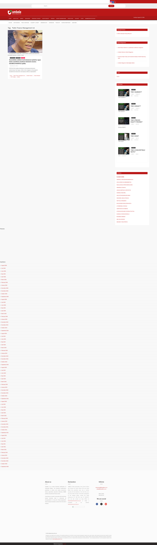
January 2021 (4, 455)
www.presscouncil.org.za (73, 504)
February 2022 (4, 418)
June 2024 (3, 339)
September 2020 (5, 466)
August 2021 (4, 435)
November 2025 (4, 290)
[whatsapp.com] (115, 2)
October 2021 (4, 429)
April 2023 (3, 378)
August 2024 (4, 333)
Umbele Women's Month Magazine (125, 52)
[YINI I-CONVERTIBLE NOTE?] (123, 150)
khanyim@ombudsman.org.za (74, 500)
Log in (118, 76)
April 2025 (3, 310)
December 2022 (4, 390)
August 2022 (4, 401)
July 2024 (3, 336)
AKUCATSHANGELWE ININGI (123, 195)
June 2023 (3, 373)
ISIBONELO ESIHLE (121, 187)
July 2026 (3, 268)
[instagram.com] (111, 2)
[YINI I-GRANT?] (123, 106)
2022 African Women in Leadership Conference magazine (130, 47)
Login (82, 18)
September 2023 (5, 364)
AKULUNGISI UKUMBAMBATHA (124, 182)
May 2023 (3, 375)
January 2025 (4, 319)
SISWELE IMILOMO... (121, 192)
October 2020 (4, 463)
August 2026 (4, 265)
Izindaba (23, 57)
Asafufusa (15, 18)
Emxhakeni (27, 18)
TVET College (13, 76)
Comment (136, 95)
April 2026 (3, 276)
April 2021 (3, 446)
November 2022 (4, 392)
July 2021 (3, 438)
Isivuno (10, 22)
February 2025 (4, 316)
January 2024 (4, 353)
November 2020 (4, 460)
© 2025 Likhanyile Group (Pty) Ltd (124, 33)
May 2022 (3, 409)
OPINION (52, 18)
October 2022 (4, 395)
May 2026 (3, 273)
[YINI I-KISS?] (123, 136)
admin (132, 94)
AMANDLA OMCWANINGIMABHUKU (125, 179)
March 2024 (3, 347)
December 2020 (4, 458)
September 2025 (5, 296)
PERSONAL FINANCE (36, 18)
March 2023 (3, 381)
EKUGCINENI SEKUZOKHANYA (124, 203)
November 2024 (4, 324)
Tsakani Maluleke (37, 75)
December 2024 (4, 322)
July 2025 (3, 302)
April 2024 (3, 344)
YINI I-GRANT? (136, 106)
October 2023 (4, 361)
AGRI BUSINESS (16, 22)
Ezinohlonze (12, 57)
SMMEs (21, 18)
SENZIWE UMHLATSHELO (123, 198)
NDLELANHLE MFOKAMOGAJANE (125, 184)
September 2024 (5, 330)
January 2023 (4, 387)
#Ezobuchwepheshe (66, 22)
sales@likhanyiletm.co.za (101, 489)
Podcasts (58, 22)
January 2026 (4, 285)
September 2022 (5, 398)
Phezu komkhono (25, 22)
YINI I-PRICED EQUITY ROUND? (136, 121)
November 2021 (4, 426)
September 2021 (5, 432)
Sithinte (77, 18)
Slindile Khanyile (29, 75)
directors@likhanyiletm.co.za (57, 539)
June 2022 (3, 407)
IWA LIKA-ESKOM (121, 219)
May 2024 (3, 341)
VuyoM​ (64, 544)
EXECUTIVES (70, 18)
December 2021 (4, 424)
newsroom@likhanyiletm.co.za (101, 487)
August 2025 (4, 299)
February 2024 (4, 350)
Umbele (18, 76)
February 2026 (4, 282)
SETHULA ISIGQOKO (122, 200)
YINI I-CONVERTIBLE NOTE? (138, 151)
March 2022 (3, 415)
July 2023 (3, 370)
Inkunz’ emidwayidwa (61, 18)
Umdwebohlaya (44, 22)
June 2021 (3, 441)
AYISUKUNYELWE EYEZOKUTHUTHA (125, 211)
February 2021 (4, 452)
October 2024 (4, 327)
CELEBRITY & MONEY (35, 22)
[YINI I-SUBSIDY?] (123, 92)
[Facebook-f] (97, 504)
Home (10, 18)
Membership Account (90, 18)
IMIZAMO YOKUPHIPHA (122, 221)
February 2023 (4, 384)
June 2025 (3, 305)
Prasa (11, 75)
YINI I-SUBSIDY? (136, 92)
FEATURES (18, 57)
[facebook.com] (113, 2)
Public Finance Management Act (19, 75)
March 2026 (3, 279)
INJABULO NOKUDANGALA (123, 214)
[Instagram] (101, 504)
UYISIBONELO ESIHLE (122, 206)
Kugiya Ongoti (45, 18)
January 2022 (4, 421)
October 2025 (4, 293)
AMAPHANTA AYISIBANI (122, 208)
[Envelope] (106, 504)
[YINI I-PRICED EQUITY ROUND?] (123, 120)
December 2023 (4, 356)
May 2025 (3, 307)
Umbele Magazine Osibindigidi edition (126, 62)
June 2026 (3, 271)
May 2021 (3, 443)
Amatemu (133, 89)
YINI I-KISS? (135, 136)
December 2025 (4, 288)
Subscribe (74, 22)
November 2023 (4, 358)
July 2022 (3, 404)
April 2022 (3, 412)
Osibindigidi (51, 22)
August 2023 (4, 367)
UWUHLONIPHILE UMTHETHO (124, 190)
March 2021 (3, 449)
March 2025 (3, 313)
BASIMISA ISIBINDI (121, 216)
